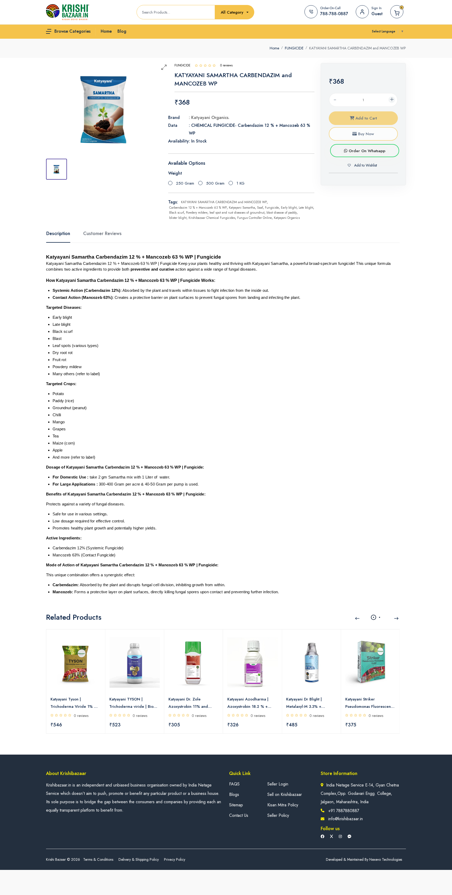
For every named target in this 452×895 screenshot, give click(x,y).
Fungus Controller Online (254, 217)
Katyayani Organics (287, 217)
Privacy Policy (174, 859)
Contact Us (238, 815)
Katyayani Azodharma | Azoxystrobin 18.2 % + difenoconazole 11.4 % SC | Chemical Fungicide (252, 703)
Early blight (289, 207)
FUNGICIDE (294, 48)
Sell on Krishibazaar (284, 794)
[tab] (56, 169)
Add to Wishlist (365, 165)
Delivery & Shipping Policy (138, 859)
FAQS (234, 784)
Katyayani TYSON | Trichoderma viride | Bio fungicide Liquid (131, 703)
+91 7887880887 (343, 811)
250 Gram (185, 183)
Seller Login (277, 784)
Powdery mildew (196, 212)
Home (274, 48)
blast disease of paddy (282, 212)
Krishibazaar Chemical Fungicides (212, 217)
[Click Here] (196, 65)
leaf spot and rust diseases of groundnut (237, 212)
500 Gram (215, 183)
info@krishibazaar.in (345, 819)
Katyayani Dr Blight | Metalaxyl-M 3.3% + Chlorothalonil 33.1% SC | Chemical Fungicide (309, 703)
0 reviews (81, 715)
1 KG (240, 183)
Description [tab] (58, 233)
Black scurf (176, 212)
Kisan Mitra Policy (282, 805)
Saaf (260, 207)
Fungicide (272, 207)
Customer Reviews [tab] (102, 233)
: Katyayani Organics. (209, 118)
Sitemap (236, 805)
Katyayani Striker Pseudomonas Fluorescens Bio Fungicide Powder (368, 703)
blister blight (178, 217)
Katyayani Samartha (242, 207)
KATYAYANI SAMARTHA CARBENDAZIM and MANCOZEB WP (224, 202)
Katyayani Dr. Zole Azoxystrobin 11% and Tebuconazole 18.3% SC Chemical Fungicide (190, 703)
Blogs (234, 794)
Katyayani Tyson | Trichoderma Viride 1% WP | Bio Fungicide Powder (75, 703)
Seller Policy (278, 815)
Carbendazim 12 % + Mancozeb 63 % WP (198, 207)
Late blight (306, 207)
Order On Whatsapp (366, 151)
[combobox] (235, 12)
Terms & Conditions (98, 859)
